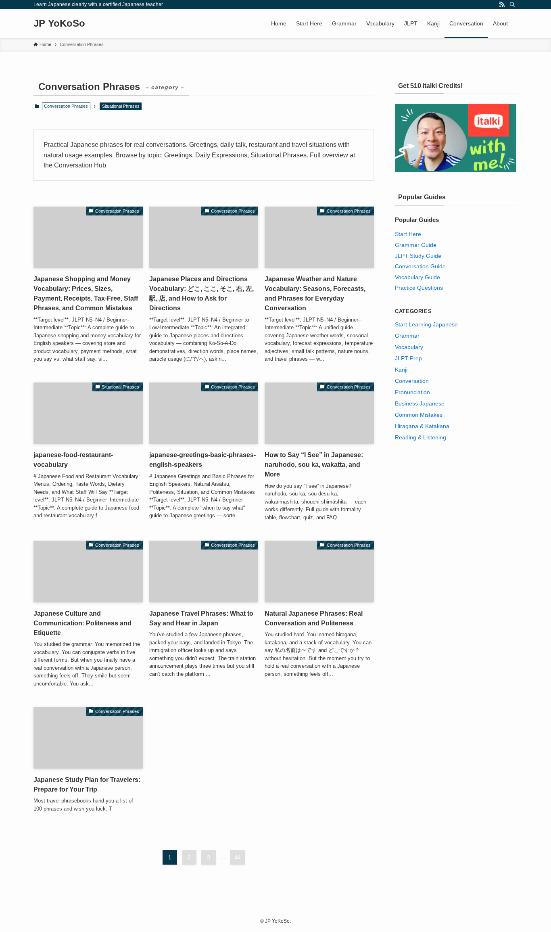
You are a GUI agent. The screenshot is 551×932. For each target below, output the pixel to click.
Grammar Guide (415, 245)
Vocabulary (409, 347)
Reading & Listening (420, 437)
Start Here (408, 234)
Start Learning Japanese (426, 324)
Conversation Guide (420, 266)
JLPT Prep (408, 358)
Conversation (412, 381)
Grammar (407, 335)
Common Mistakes (418, 415)
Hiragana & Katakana (422, 426)
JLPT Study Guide (418, 256)
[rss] (502, 4)
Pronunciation (412, 392)
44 (237, 857)
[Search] (512, 4)
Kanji (401, 369)
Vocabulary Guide (417, 277)
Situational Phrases (121, 106)
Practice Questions (419, 287)
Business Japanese (420, 403)
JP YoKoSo (59, 23)
